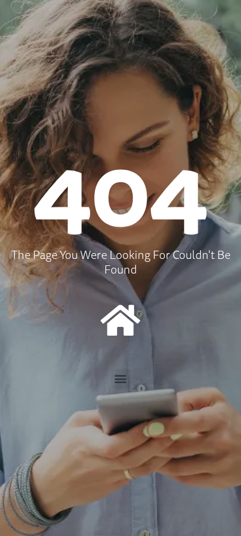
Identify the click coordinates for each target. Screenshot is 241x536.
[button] (120, 378)
